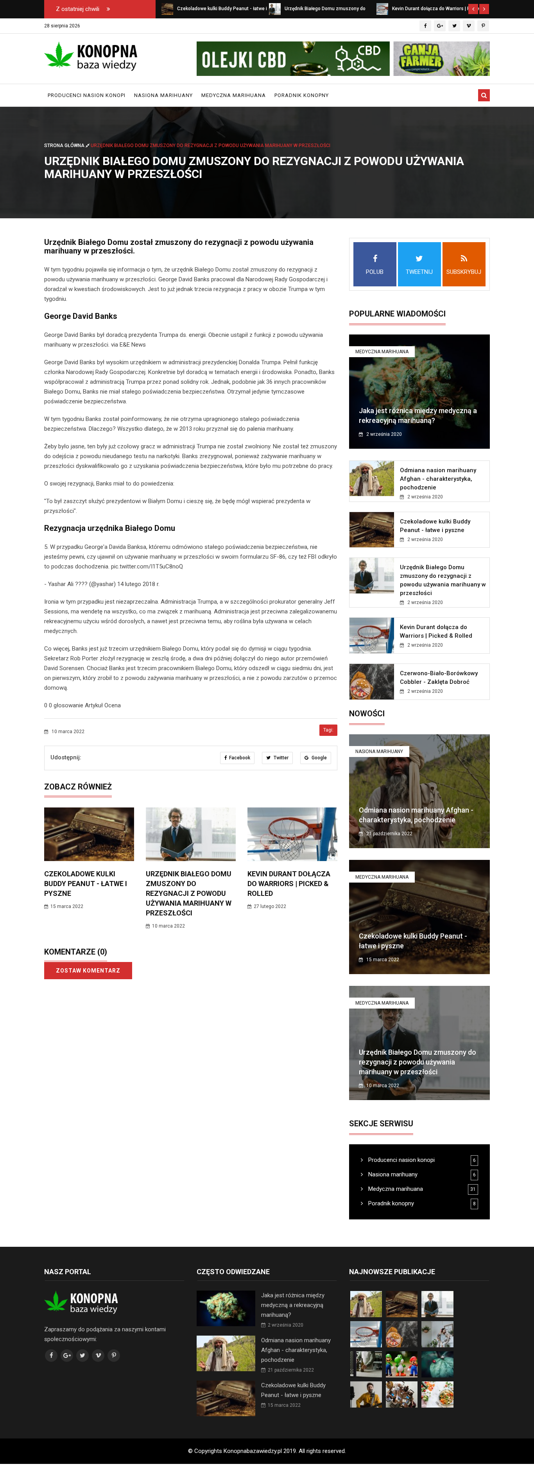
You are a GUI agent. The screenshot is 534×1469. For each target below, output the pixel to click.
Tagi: (328, 730)
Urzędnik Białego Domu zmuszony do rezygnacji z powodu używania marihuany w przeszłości (188, 893)
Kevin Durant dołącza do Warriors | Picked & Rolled (288, 883)
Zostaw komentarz (88, 970)
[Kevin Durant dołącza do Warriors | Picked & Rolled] (382, 8)
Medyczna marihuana (233, 95)
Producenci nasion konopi (86, 95)
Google (318, 758)
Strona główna (65, 145)
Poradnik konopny (301, 95)
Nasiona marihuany (163, 95)
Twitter (280, 758)
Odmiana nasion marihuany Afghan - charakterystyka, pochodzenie (438, 479)
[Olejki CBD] (343, 58)
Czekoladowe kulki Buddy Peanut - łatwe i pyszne (85, 883)
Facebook (239, 758)
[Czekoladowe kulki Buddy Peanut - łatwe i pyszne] (167, 8)
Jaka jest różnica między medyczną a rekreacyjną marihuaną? (292, 1305)
